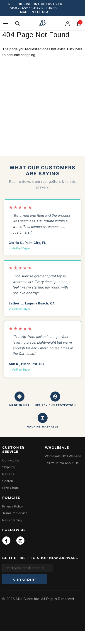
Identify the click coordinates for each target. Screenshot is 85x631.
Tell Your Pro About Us (62, 463)
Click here (75, 49)
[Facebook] (6, 540)
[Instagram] (20, 540)
